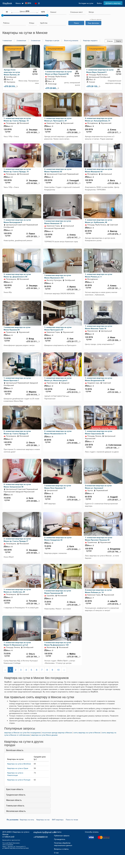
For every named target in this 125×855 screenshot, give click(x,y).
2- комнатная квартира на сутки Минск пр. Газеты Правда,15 (17, 432)
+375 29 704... (32, 656)
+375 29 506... (113, 183)
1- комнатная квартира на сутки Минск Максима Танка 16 (98, 327)
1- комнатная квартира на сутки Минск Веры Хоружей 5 (100, 70)
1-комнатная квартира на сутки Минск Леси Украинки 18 (57, 486)
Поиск (76, 23)
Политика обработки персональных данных (63, 844)
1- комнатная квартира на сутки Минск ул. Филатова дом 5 (58, 379)
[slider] (2, 15)
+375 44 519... (32, 394)
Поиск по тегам (72, 819)
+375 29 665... (51, 88)
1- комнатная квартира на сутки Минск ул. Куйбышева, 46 (98, 221)
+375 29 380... (73, 132)
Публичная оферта (61, 835)
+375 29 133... (92, 86)
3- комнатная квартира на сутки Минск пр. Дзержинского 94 (17, 275)
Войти (99, 3)
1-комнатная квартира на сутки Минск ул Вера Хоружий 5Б (58, 72)
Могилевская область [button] (16, 811)
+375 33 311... (32, 341)
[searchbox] (58, 12)
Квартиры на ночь (27, 819)
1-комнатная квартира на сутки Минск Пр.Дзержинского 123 (57, 643)
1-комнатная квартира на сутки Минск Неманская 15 (57, 222)
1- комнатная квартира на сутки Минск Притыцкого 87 (58, 328)
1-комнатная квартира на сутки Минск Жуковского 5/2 (57, 276)
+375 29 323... (32, 236)
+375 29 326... (73, 499)
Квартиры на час (43, 819)
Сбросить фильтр (96, 19)
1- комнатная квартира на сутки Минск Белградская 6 (17, 221)
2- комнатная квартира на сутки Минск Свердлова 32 (58, 538)
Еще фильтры (93, 23)
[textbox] (76, 12)
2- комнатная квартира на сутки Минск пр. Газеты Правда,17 (17, 539)
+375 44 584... (32, 132)
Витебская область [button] (14, 750)
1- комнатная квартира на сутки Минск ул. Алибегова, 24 (17, 590)
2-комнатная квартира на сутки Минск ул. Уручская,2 (98, 486)
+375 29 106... (32, 603)
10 (58, 669)
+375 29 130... (111, 447)
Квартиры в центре (52, 40)
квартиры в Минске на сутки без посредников (22, 732)
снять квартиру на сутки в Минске (86, 732)
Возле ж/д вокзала (71, 40)
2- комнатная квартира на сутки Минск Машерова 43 (98, 170)
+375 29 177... (73, 341)
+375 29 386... (32, 445)
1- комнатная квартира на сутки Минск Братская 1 (17, 379)
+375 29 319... (10, 86)
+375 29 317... (113, 132)
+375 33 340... (113, 392)
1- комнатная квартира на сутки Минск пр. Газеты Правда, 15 (17, 119)
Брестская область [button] (14, 789)
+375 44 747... (73, 237)
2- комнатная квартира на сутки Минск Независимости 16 (58, 432)
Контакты (57, 832)
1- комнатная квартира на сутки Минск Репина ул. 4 (98, 275)
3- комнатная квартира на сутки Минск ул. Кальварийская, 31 (98, 119)
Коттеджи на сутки (86, 3)
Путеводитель (59, 839)
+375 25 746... (113, 551)
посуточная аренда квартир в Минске (57, 732)
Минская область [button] (14, 800)
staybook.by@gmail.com (44, 832)
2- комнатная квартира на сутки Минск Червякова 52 (58, 170)
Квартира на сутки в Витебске (19, 763)
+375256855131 (40, 836)
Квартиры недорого (90, 40)
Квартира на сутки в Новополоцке (15, 773)
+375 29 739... (73, 289)
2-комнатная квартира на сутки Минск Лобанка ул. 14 (98, 591)
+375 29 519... (73, 392)
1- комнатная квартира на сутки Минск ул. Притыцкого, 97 (58, 119)
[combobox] (58, 12)
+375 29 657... (113, 499)
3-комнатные (35, 40)
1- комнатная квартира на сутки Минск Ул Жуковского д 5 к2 (17, 643)
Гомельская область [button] (15, 805)
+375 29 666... (73, 443)
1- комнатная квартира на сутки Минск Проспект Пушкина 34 (98, 538)
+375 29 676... (113, 234)
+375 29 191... (113, 288)
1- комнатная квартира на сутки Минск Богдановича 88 (98, 379)
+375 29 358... (113, 340)
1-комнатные (7, 40)
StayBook (7, 3)
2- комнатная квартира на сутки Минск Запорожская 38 (17, 485)
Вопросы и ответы (61, 849)
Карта (118, 41)
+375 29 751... (73, 183)
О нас (56, 852)
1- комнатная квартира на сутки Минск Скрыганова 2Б (98, 432)
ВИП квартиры (57, 819)
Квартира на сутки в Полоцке (18, 779)
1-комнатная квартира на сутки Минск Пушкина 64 (17, 328)
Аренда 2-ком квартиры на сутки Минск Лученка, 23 (12, 72)
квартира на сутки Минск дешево (44, 735)
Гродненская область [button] (15, 794)
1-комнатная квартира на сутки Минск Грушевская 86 (57, 591)
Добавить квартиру (112, 3)
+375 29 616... (113, 604)
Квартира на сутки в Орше (17, 768)
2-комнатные (21, 40)
